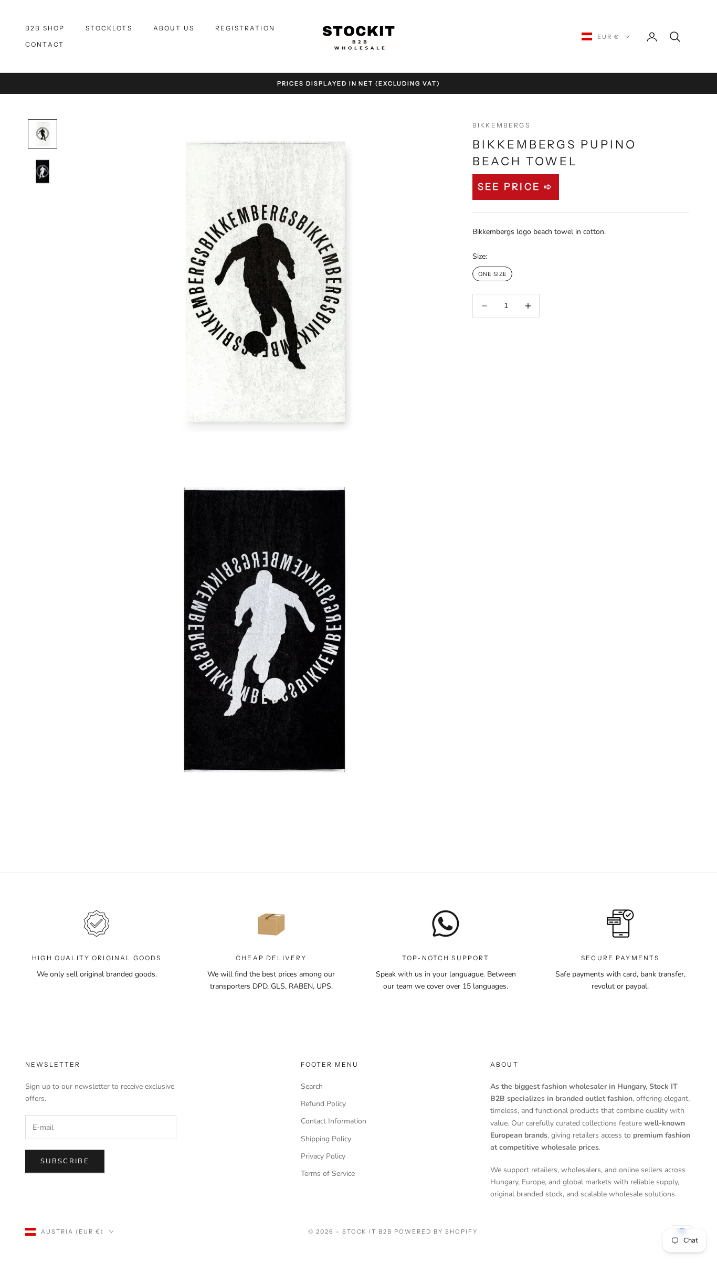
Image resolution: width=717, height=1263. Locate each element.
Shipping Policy (326, 1139)
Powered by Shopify (436, 1231)
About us (173, 28)
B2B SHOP (45, 28)
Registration (245, 28)
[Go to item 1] (42, 133)
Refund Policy (323, 1104)
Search (312, 1086)
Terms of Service (328, 1174)
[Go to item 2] (42, 171)
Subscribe (64, 1161)
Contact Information (333, 1121)
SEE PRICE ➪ (516, 187)
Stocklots (109, 28)
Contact (44, 44)
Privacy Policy (323, 1156)
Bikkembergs (501, 125)
